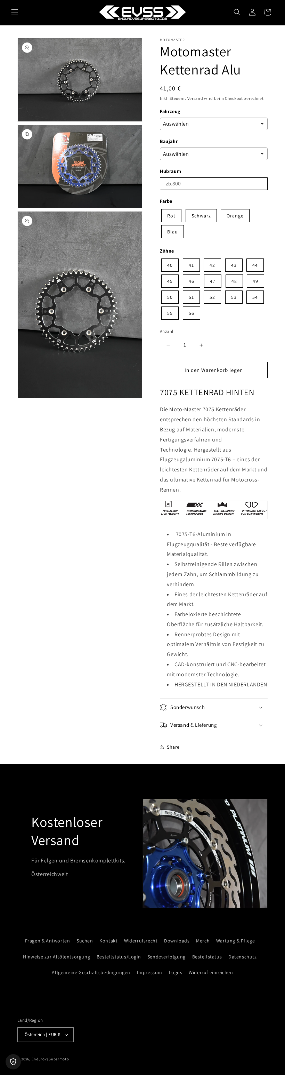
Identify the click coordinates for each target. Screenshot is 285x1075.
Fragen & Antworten (47, 941)
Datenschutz (242, 957)
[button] (14, 12)
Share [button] (173, 747)
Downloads (176, 941)
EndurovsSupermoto (50, 1059)
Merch (203, 941)
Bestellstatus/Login (119, 957)
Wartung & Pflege (235, 941)
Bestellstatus (207, 957)
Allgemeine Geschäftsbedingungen (91, 972)
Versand (195, 98)
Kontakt (108, 941)
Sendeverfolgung (166, 957)
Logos (175, 972)
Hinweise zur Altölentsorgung (56, 957)
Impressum (149, 972)
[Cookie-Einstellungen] (13, 1061)
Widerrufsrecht (140, 941)
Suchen (84, 941)
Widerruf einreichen (211, 972)
